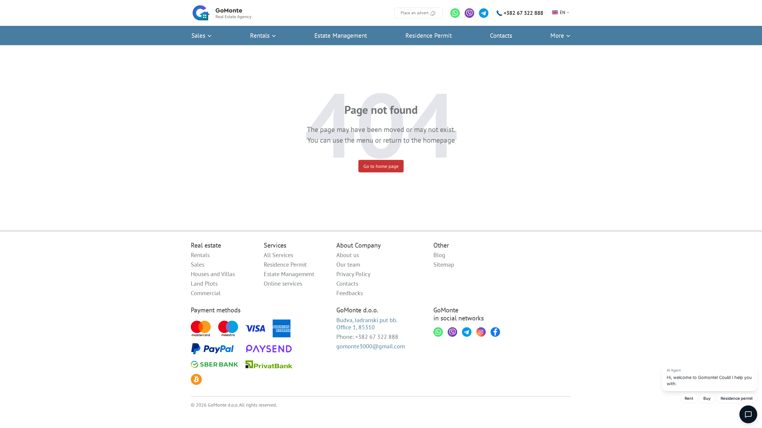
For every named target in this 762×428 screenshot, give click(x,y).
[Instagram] (481, 332)
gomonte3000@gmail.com (370, 346)
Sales (199, 35)
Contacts (501, 35)
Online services (283, 283)
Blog (439, 255)
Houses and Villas (213, 274)
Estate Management (340, 35)
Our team (348, 264)
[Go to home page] (222, 13)
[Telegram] (483, 13)
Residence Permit (428, 35)
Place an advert (415, 12)
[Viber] (469, 13)
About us (347, 255)
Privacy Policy (353, 274)
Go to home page (381, 166)
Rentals (260, 35)
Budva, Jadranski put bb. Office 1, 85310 (366, 323)
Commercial (206, 293)
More (558, 35)
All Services (278, 255)
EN (562, 12)
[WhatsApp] (455, 13)
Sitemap (443, 264)
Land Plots (204, 283)
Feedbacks (349, 293)
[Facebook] (495, 332)
